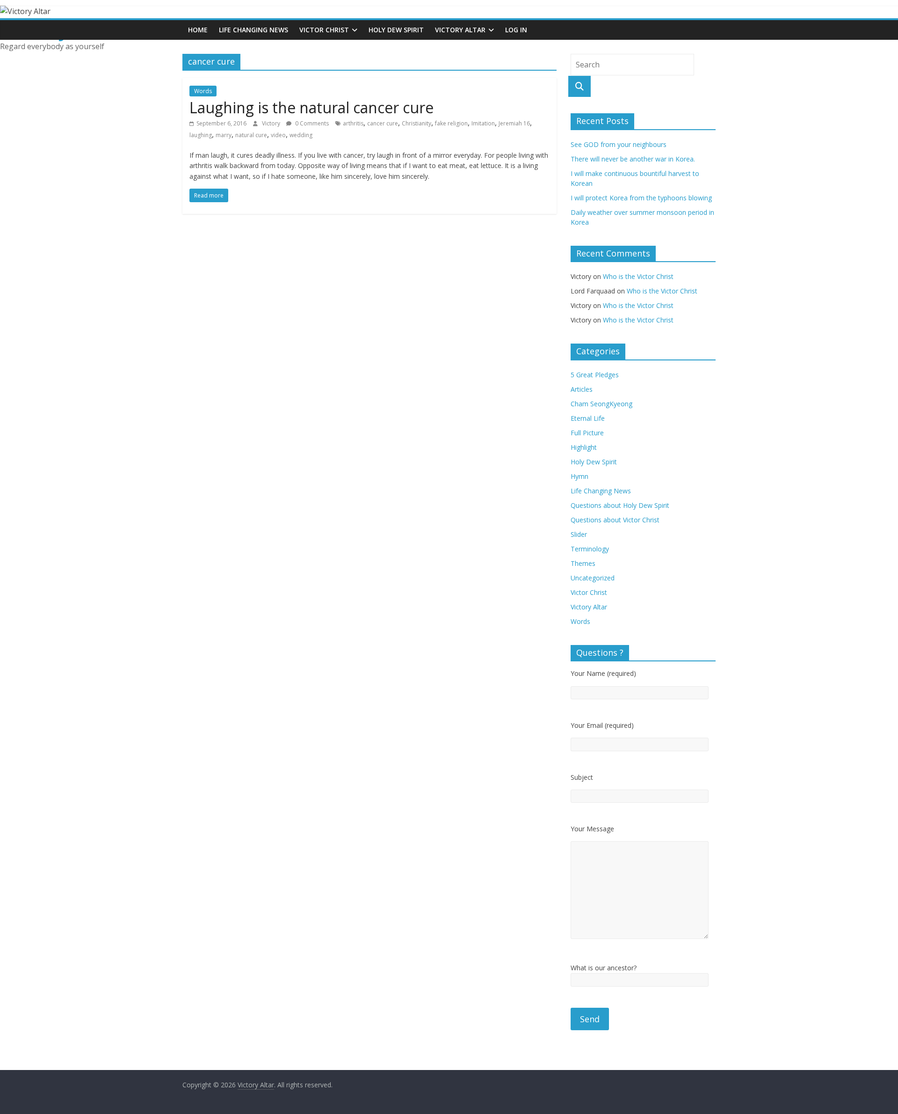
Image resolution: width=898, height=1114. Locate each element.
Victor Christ (324, 29)
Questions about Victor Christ (615, 519)
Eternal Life (588, 418)
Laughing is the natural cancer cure (311, 107)
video (278, 135)
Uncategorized (593, 577)
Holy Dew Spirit (396, 29)
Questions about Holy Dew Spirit (620, 505)
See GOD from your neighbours (618, 144)
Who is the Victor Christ (638, 276)
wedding (301, 135)
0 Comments (311, 123)
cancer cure (382, 123)
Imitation (483, 123)
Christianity (416, 123)
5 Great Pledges (595, 374)
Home (198, 29)
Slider (579, 534)
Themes (583, 563)
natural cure (251, 135)
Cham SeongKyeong (601, 403)
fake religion (451, 123)
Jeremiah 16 (514, 123)
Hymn (579, 476)
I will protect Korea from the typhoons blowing (641, 197)
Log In (516, 29)
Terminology (590, 548)
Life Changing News (253, 29)
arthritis (353, 123)
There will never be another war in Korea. (633, 158)
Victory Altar (460, 29)
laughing (200, 135)
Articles (582, 389)
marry (224, 135)
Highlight (584, 447)
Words (203, 91)
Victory (272, 123)
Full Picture (587, 432)
